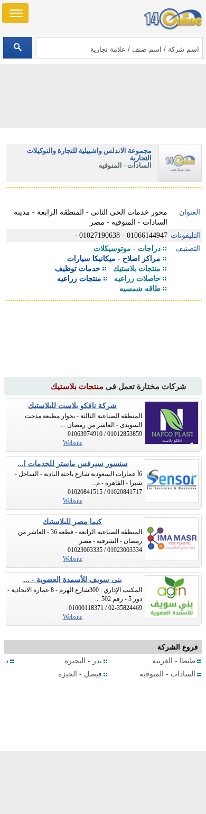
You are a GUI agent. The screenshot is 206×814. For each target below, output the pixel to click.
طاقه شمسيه (140, 289)
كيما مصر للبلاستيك (72, 522)
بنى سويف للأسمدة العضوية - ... (72, 580)
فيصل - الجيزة (80, 674)
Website (72, 443)
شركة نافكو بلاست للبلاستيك (72, 406)
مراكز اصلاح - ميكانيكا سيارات (114, 259)
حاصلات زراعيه (137, 279)
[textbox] (119, 48)
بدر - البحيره (83, 661)
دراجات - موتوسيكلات (127, 249)
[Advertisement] (103, 782)
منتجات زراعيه (79, 279)
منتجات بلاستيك (137, 269)
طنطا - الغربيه (173, 661)
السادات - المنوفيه (167, 674)
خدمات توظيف (77, 269)
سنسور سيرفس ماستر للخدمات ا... (72, 464)
